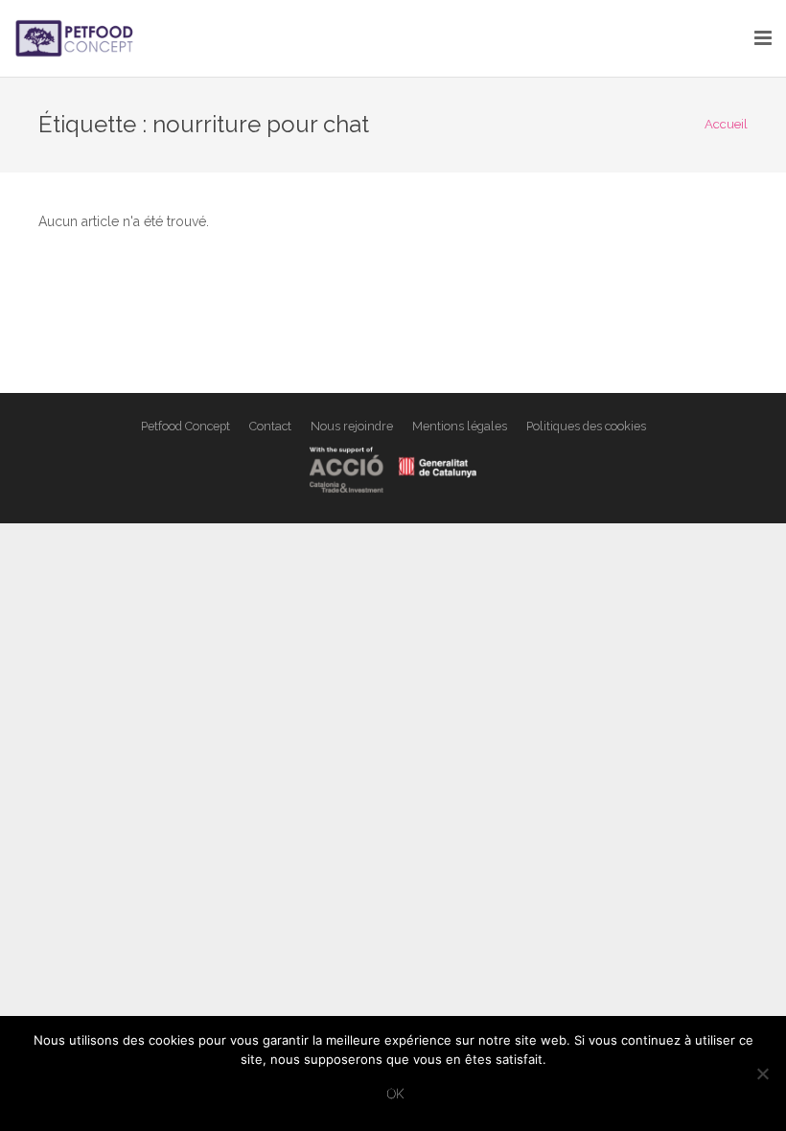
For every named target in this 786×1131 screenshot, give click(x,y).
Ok (395, 1093)
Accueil (726, 124)
